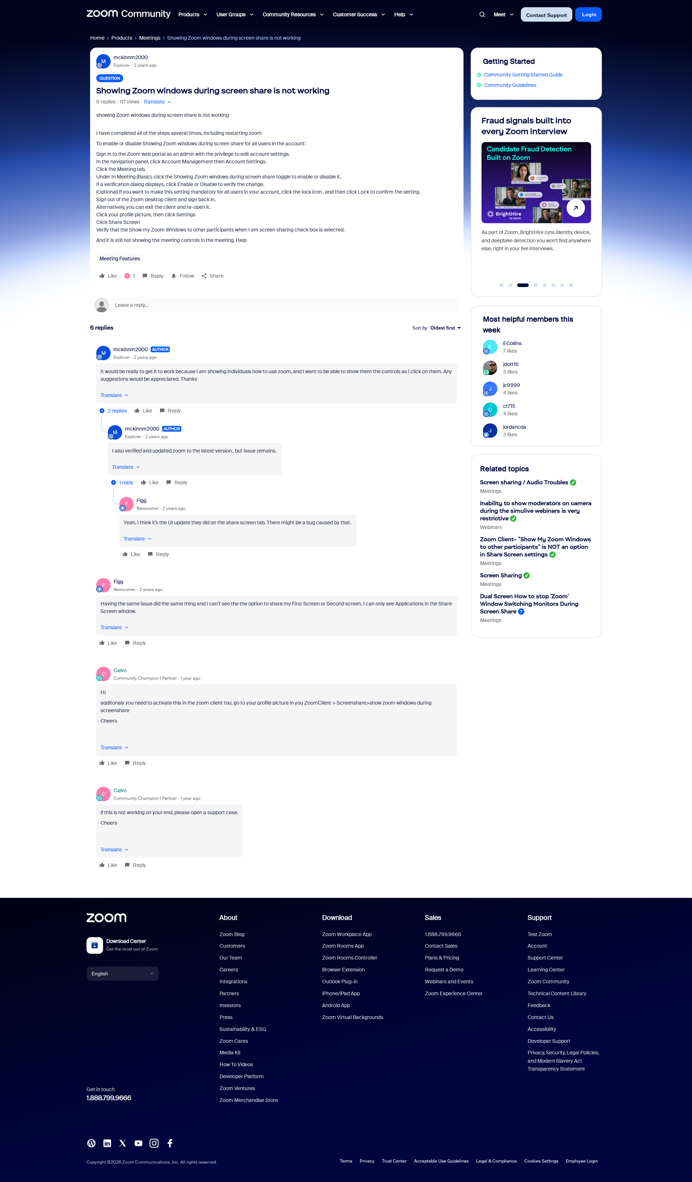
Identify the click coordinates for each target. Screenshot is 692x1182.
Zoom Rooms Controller (349, 957)
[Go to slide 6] (553, 285)
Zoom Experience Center (454, 993)
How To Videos (236, 1064)
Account (537, 946)
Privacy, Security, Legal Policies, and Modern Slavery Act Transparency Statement (563, 1060)
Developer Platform (241, 1076)
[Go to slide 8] (571, 285)
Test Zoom (540, 934)
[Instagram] (154, 1142)
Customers (232, 946)
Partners (229, 993)
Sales (433, 917)
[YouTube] (138, 1142)
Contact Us (541, 1017)
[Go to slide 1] (501, 285)
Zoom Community (548, 981)
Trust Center (394, 1161)
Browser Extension (343, 969)
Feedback (539, 1005)
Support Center (545, 957)
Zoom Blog (231, 934)
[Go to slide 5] (544, 285)
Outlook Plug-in (340, 981)
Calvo (120, 670)
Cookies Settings (541, 1161)
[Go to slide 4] (532, 285)
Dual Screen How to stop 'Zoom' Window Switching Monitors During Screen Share (529, 604)
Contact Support (546, 15)
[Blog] (91, 1142)
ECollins (512, 343)
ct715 (509, 406)
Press (225, 1017)
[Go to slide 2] (510, 285)
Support (540, 917)
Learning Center (546, 969)
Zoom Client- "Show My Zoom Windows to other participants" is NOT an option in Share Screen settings (535, 547)
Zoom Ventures (237, 1088)
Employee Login (582, 1161)
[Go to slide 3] (519, 285)
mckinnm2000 (131, 57)
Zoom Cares (233, 1041)
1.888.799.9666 (108, 1098)
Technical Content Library (557, 993)
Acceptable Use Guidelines (441, 1161)
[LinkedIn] (107, 1142)
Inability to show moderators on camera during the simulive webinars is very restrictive (535, 511)
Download (337, 917)
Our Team (230, 957)
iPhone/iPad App (341, 993)
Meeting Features (119, 258)
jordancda (514, 427)
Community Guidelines (510, 85)
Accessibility (542, 1029)
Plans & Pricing (442, 957)
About (228, 917)
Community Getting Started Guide (523, 74)
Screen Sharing (501, 575)
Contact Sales (441, 946)
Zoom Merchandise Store (248, 1100)
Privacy (367, 1161)
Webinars (491, 527)
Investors (230, 1005)
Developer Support (549, 1041)
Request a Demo (444, 969)
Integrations (233, 981)
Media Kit (230, 1052)
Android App (336, 1005)
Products (121, 38)
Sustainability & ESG (242, 1029)
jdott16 (511, 364)
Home (97, 38)
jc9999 (511, 385)
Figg (141, 500)
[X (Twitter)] (122, 1142)
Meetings (149, 38)
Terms (346, 1161)
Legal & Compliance (496, 1161)
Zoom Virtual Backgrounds (352, 1017)
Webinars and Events (449, 981)
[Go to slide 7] (562, 285)
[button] (158, 102)
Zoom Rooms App (343, 946)
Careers (228, 969)
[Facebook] (169, 1142)
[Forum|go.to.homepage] (128, 14)
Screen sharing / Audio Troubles (524, 482)
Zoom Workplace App (347, 934)
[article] (276, 381)
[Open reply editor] (276, 305)
